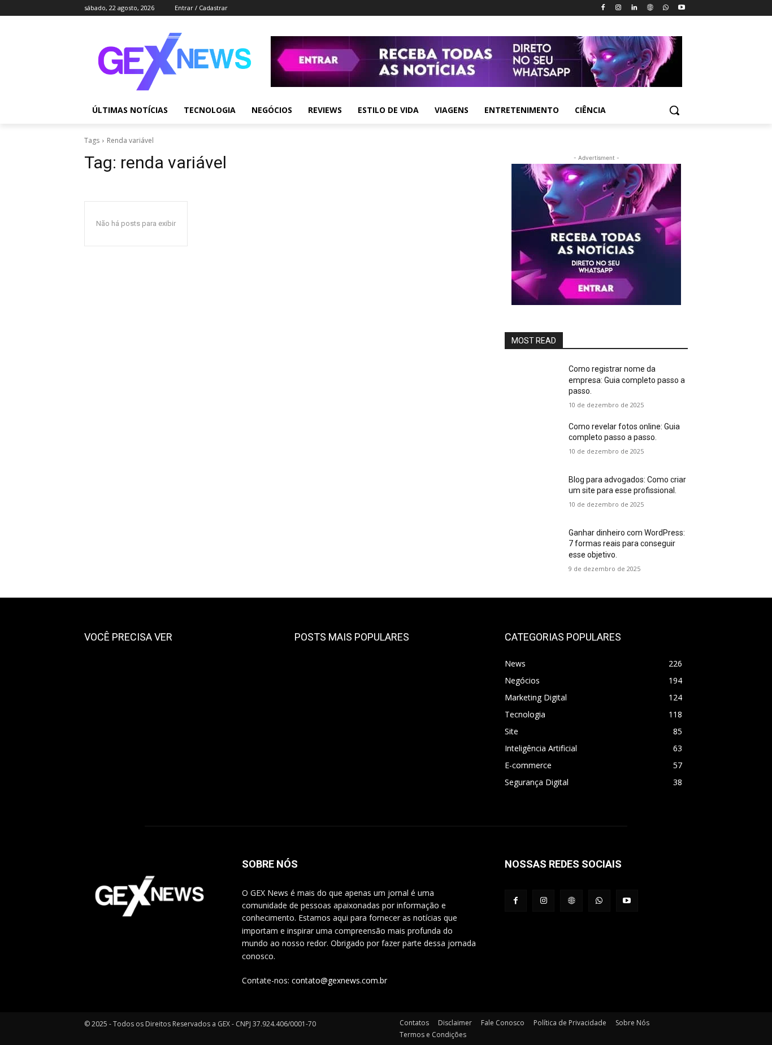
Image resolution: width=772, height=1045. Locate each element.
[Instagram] (618, 8)
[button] (674, 110)
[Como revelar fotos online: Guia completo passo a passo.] (532, 440)
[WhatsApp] (665, 8)
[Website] (650, 8)
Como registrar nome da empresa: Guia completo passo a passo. (627, 379)
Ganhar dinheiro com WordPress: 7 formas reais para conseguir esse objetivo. (627, 543)
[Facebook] (602, 8)
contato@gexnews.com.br (339, 980)
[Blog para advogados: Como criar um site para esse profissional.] (532, 493)
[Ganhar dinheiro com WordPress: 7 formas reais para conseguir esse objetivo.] (532, 547)
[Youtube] (681, 8)
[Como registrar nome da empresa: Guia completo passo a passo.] (532, 383)
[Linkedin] (634, 8)
